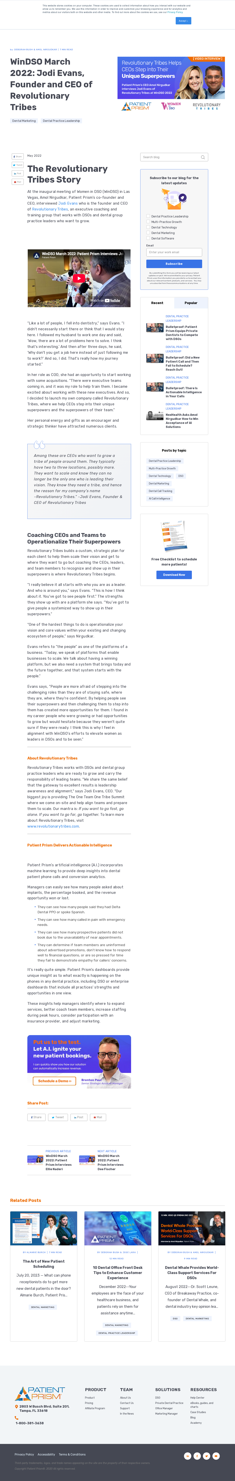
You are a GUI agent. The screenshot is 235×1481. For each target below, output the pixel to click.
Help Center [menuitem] (197, 1397)
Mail (19, 182)
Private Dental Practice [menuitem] (169, 1403)
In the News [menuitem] (127, 1413)
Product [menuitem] (90, 1397)
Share (19, 156)
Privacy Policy (174, 12)
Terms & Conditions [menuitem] (72, 1454)
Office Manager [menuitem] (164, 1408)
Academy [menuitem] (196, 1422)
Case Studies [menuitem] (198, 1412)
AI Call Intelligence (159, 498)
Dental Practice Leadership (61, 121)
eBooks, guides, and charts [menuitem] (201, 1405)
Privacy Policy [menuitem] (24, 1454)
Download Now (174, 575)
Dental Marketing (24, 121)
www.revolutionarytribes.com (53, 826)
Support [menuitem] (125, 1408)
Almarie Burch (34, 1252)
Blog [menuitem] (193, 1417)
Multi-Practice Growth (162, 468)
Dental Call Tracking (160, 491)
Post (19, 173)
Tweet (19, 165)
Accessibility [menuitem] (46, 1454)
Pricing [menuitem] (89, 1403)
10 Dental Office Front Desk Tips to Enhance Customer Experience (118, 1272)
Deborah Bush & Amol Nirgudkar (191, 1252)
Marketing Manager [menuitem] (166, 1413)
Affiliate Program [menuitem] (95, 1408)
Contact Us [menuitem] (127, 1403)
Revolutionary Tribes (50, 209)
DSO (180, 476)
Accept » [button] (183, 20)
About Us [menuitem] (125, 1397)
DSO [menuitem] (157, 1397)
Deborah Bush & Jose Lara (116, 1252)
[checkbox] (174, 227)
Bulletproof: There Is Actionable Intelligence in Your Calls (184, 392)
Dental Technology (160, 476)
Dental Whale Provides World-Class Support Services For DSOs (192, 1272)
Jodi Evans (68, 203)
